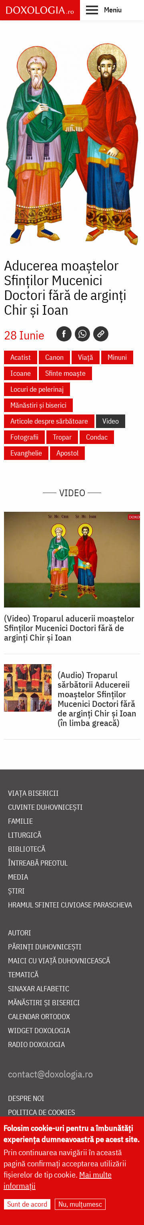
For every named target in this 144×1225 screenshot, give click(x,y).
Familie (20, 821)
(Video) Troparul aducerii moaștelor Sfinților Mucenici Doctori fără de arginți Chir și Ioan (69, 627)
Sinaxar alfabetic (38, 989)
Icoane (20, 373)
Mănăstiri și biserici (38, 405)
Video (110, 421)
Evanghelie (26, 453)
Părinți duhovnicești (45, 947)
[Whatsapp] (82, 333)
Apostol (67, 453)
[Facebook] (64, 333)
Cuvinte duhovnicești (45, 807)
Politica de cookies (41, 1113)
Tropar (62, 437)
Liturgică (24, 835)
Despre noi (26, 1099)
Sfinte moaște (65, 373)
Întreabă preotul (38, 863)
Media (18, 877)
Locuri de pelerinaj (37, 389)
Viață (85, 357)
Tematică (23, 975)
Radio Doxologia (36, 1045)
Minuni (117, 357)
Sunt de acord (27, 1204)
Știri (16, 891)
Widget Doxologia (39, 1031)
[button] (104, 9)
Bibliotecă (26, 849)
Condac (97, 437)
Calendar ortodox (39, 1017)
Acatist (20, 357)
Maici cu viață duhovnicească (59, 961)
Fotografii (24, 437)
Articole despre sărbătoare (49, 421)
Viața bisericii (33, 793)
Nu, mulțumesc (80, 1204)
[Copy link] (100, 333)
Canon (54, 357)
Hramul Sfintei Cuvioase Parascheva (70, 905)
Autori (19, 933)
